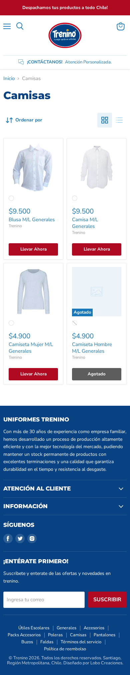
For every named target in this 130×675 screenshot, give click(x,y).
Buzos (27, 642)
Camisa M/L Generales (85, 223)
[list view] (119, 120)
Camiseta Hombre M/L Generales (92, 347)
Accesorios (94, 628)
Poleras (55, 635)
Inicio (9, 78)
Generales (66, 628)
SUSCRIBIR (107, 599)
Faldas (46, 642)
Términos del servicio (81, 642)
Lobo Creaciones (106, 663)
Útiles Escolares (33, 628)
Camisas (78, 635)
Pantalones (104, 635)
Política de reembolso (65, 649)
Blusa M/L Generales (32, 219)
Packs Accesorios (24, 635)
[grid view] (104, 120)
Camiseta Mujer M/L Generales (31, 347)
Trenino (15, 226)
